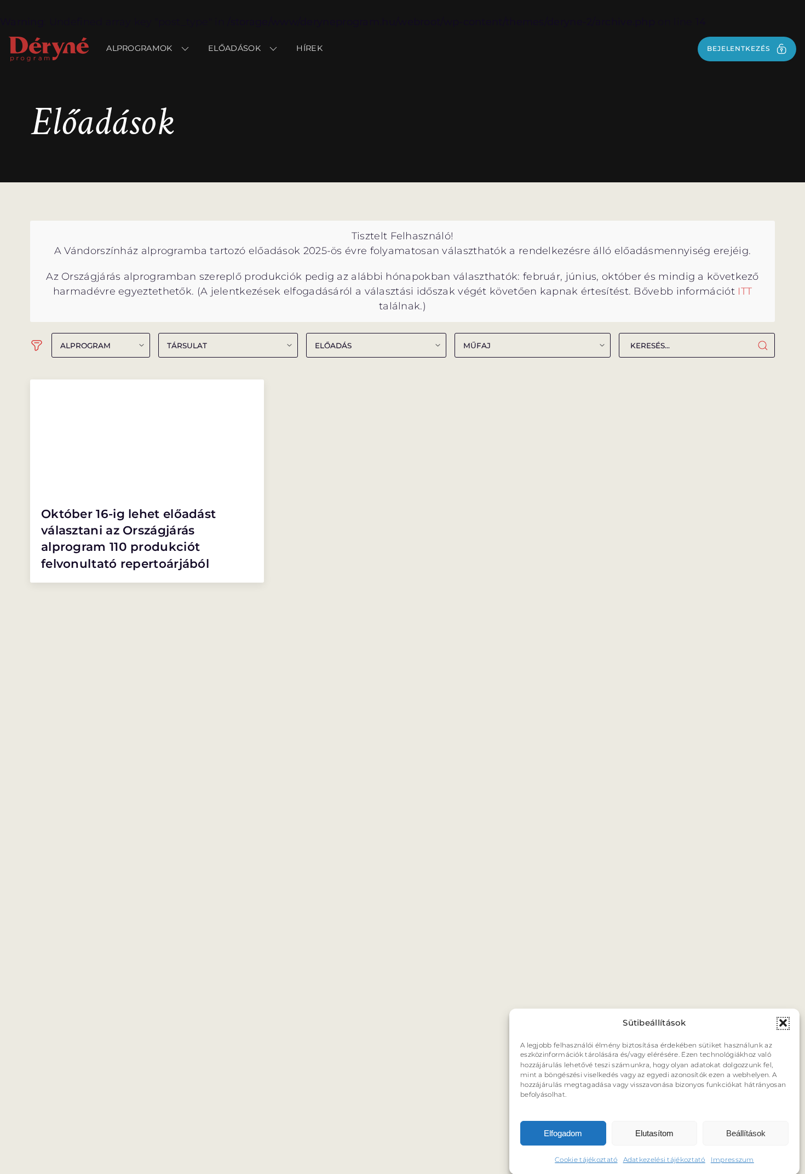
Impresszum (732, 1159)
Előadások (234, 48)
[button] (783, 1022)
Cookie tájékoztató (586, 1159)
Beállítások (746, 1133)
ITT (745, 291)
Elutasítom (654, 1133)
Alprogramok (139, 48)
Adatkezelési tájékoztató (664, 1159)
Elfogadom (563, 1133)
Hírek (309, 48)
